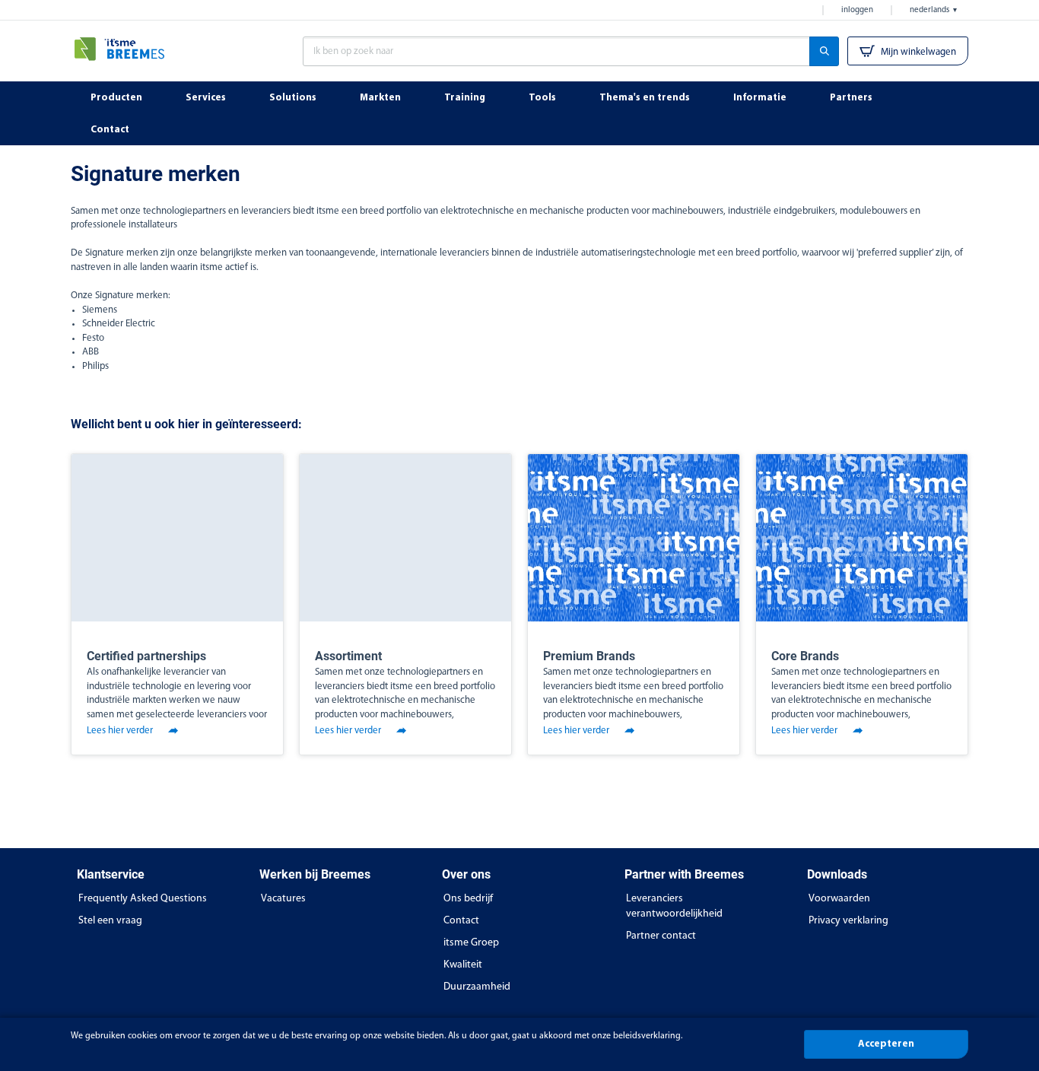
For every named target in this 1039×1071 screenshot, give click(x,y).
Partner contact (661, 936)
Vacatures (283, 898)
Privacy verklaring (848, 920)
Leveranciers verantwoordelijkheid (674, 906)
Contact (461, 920)
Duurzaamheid (476, 987)
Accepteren (886, 1044)
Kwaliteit (462, 965)
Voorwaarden (839, 898)
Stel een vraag (110, 920)
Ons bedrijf (468, 898)
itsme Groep (471, 943)
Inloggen (857, 10)
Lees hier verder (120, 731)
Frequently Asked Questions (142, 898)
